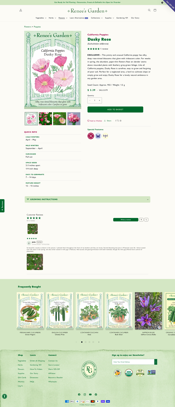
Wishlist (21, 382)
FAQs (32, 382)
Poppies (37, 26)
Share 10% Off (54, 369)
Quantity (91, 95)
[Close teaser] (162, 3)
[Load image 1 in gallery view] (31, 118)
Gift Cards (22, 377)
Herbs (20, 365)
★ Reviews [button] (2, 206)
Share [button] (109, 121)
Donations (34, 377)
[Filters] (141, 219)
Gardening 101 (36, 365)
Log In (20, 386)
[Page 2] (86, 342)
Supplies (21, 373)
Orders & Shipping (37, 361)
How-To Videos (36, 369)
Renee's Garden (90, 405)
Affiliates (51, 373)
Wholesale (52, 382)
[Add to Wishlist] (41, 327)
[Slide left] (76, 342)
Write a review (126, 220)
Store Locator (54, 365)
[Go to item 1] (33, 229)
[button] (40, 17)
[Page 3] (89, 342)
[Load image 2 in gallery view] (45, 118)
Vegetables (22, 361)
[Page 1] (82, 342)
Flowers (28, 26)
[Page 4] (93, 342)
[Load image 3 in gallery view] (59, 118)
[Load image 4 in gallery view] (73, 118)
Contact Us (53, 361)
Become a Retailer (55, 377)
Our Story (34, 373)
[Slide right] (99, 342)
